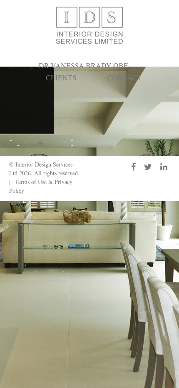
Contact (124, 77)
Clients (61, 77)
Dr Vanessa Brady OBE (83, 65)
